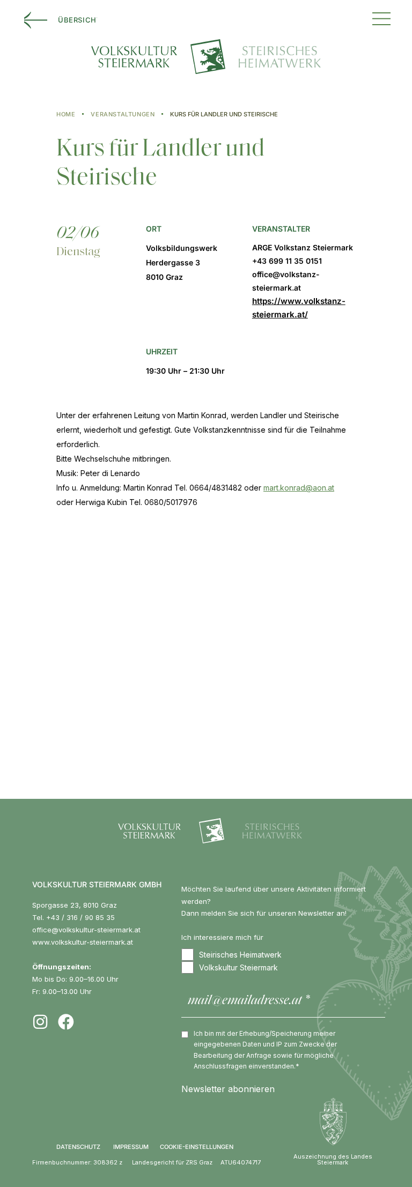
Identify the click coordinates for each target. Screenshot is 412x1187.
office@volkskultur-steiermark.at (86, 929)
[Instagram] (40, 1022)
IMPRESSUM (131, 1147)
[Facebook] (66, 1022)
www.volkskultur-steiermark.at (82, 942)
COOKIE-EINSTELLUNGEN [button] (196, 1147)
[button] (381, 17)
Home (65, 114)
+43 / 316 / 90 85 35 (80, 917)
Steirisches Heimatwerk (240, 954)
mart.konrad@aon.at (298, 487)
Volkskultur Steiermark (238, 967)
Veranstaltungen (122, 114)
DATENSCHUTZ (78, 1147)
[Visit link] (303, 281)
